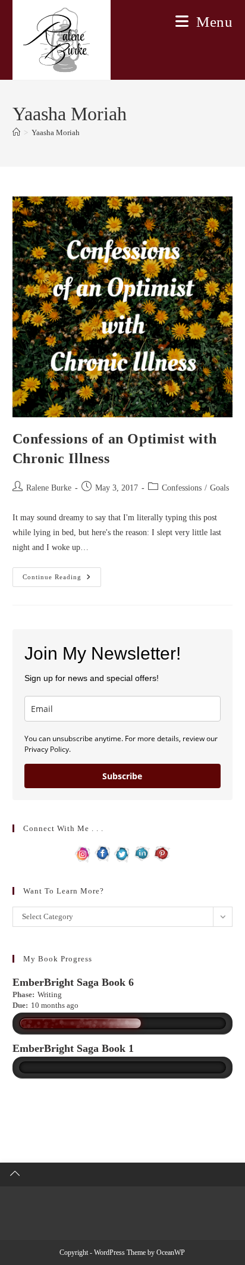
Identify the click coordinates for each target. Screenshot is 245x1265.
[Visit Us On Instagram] (83, 852)
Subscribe (122, 776)
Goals (219, 487)
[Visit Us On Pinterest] (161, 852)
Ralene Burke (48, 487)
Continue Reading (62, 580)
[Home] (16, 132)
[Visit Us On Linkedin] (142, 852)
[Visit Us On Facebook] (102, 852)
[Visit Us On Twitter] (122, 852)
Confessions (182, 487)
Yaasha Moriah (56, 132)
